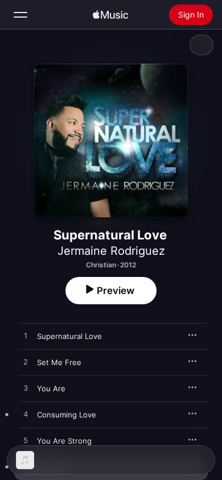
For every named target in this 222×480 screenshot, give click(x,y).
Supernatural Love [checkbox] (69, 336)
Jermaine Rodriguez (111, 251)
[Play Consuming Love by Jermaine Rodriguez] (25, 414)
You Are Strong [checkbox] (64, 440)
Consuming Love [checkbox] (66, 414)
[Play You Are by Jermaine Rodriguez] (25, 388)
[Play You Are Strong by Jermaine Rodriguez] (25, 441)
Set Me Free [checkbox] (59, 362)
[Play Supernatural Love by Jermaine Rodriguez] (25, 336)
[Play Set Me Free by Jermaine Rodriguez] (25, 362)
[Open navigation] (20, 14)
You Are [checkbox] (51, 388)
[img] (110, 15)
